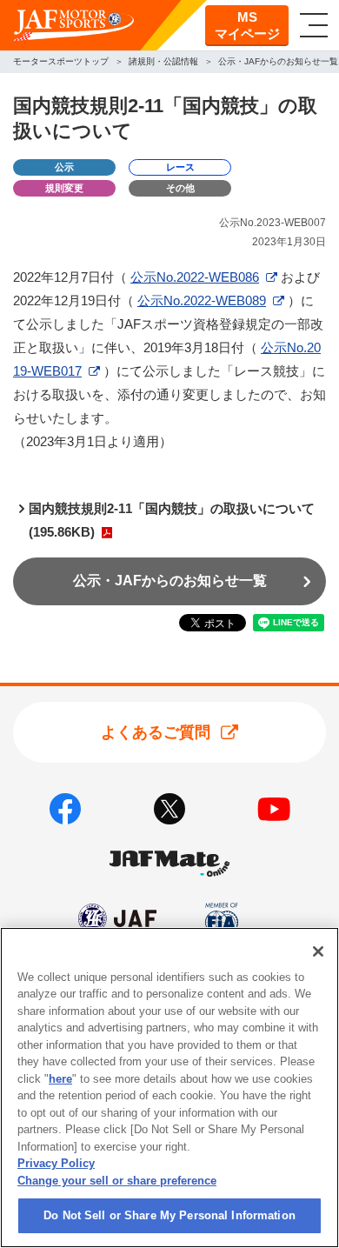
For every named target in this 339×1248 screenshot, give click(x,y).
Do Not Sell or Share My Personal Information (169, 1215)
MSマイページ (247, 26)
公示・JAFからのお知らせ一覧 (170, 580)
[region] (169, 1087)
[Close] (318, 951)
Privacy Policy (56, 1163)
